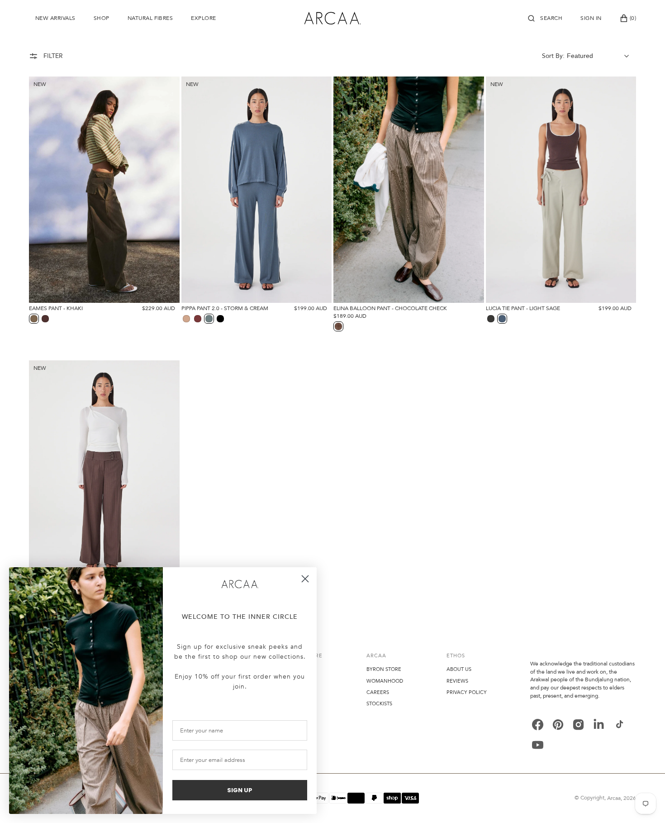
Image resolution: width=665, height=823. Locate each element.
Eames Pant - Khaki (56, 308)
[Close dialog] (305, 579)
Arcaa (614, 798)
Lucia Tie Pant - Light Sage (523, 308)
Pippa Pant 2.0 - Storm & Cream (224, 308)
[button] (545, 18)
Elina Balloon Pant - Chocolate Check (390, 308)
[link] (240, 584)
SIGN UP (239, 790)
